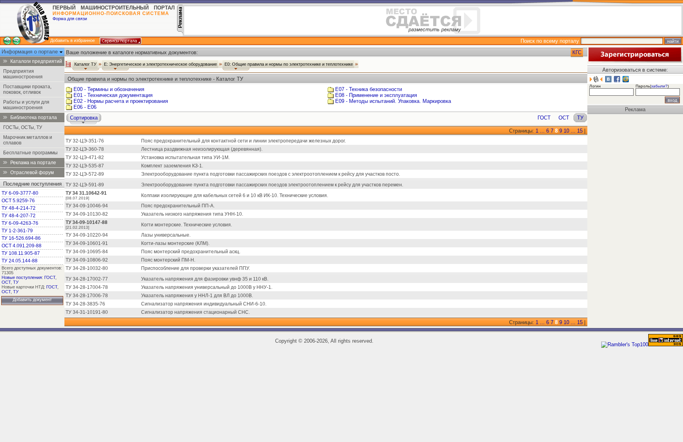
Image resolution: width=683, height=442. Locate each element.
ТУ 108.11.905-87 (21, 253)
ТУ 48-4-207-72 (19, 215)
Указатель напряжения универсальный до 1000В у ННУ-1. (206, 287)
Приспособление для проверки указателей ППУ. (195, 268)
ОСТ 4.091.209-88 (22, 246)
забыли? (659, 86)
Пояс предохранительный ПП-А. (178, 206)
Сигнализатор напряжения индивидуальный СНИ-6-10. (203, 304)
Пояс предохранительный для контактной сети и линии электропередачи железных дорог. (243, 141)
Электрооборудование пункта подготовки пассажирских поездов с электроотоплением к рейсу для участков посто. (270, 174)
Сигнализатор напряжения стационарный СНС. (195, 312)
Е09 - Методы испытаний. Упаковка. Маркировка (393, 101)
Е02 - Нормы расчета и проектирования (121, 101)
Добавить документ (32, 299)
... (542, 131)
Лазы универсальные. (166, 235)
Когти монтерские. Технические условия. (186, 225)
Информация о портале (30, 52)
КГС (576, 52)
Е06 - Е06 (85, 107)
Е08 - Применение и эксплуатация (376, 95)
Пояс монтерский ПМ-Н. (168, 260)
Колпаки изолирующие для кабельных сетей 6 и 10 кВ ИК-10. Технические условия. (234, 195)
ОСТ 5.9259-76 (18, 200)
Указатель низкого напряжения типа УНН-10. (192, 214)
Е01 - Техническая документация (113, 95)
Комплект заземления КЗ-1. (172, 166)
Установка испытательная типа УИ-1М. (185, 157)
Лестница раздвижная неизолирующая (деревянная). (201, 149)
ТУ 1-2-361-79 (17, 230)
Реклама (635, 109)
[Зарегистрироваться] (634, 61)
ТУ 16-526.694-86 (21, 238)
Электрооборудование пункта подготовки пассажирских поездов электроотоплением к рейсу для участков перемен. (272, 185)
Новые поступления (22, 277)
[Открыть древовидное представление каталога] (68, 64)
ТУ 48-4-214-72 (19, 208)
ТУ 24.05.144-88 (20, 261)
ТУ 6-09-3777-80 (20, 193)
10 (566, 131)
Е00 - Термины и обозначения (109, 89)
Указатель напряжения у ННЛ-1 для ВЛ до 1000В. (197, 295)
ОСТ (6, 282)
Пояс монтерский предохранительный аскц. (190, 251)
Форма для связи (70, 18)
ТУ (16, 282)
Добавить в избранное (72, 40)
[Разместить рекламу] (180, 31)
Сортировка (84, 118)
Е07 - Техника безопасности (368, 89)
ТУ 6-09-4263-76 (20, 223)
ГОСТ (49, 277)
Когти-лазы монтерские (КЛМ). (175, 243)
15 (580, 131)
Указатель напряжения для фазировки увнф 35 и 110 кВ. (204, 279)
